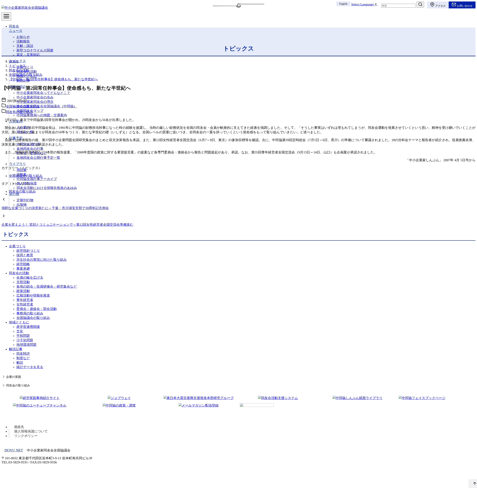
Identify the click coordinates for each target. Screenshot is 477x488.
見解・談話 (24, 46)
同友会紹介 (17, 87)
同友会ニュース (15, 28)
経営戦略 (23, 264)
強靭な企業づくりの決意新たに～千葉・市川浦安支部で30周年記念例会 (55, 208)
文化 (19, 331)
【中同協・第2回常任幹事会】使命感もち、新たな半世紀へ (53, 79)
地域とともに (19, 322)
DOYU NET (13, 450)
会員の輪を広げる (29, 277)
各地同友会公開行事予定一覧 (38, 158)
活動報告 (23, 41)
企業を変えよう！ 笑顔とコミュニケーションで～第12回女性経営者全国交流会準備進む (67, 224)
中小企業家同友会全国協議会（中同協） (47, 106)
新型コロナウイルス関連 (34, 50)
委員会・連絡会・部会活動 (36, 309)
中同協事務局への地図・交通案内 (42, 115)
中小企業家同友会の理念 (35, 102)
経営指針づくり (28, 251)
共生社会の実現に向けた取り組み (41, 260)
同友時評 (23, 353)
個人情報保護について (31, 431)
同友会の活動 (19, 70)
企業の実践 (13, 377)
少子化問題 (24, 340)
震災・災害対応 (28, 55)
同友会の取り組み (19, 112)
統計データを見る (29, 367)
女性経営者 (24, 304)
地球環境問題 (26, 345)
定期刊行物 (25, 200)
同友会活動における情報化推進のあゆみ (47, 188)
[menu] (6, 16)
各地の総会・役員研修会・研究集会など (46, 286)
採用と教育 (24, 255)
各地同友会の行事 (30, 149)
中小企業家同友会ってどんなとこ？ (43, 93)
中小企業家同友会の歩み (35, 97)
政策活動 (23, 291)
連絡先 (19, 427)
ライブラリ (17, 164)
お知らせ (23, 37)
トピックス (17, 61)
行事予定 (16, 138)
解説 (19, 362)
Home (14, 61)
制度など (23, 358)
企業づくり (17, 246)
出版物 (22, 205)
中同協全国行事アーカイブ (37, 179)
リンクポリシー (26, 436)
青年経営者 (24, 300)
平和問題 (23, 336)
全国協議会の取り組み (25, 75)
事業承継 (23, 268)
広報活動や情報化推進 (33, 295)
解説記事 (15, 349)
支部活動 (23, 282)
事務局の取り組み (29, 313)
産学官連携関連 (28, 327)
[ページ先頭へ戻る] (473, 483)
